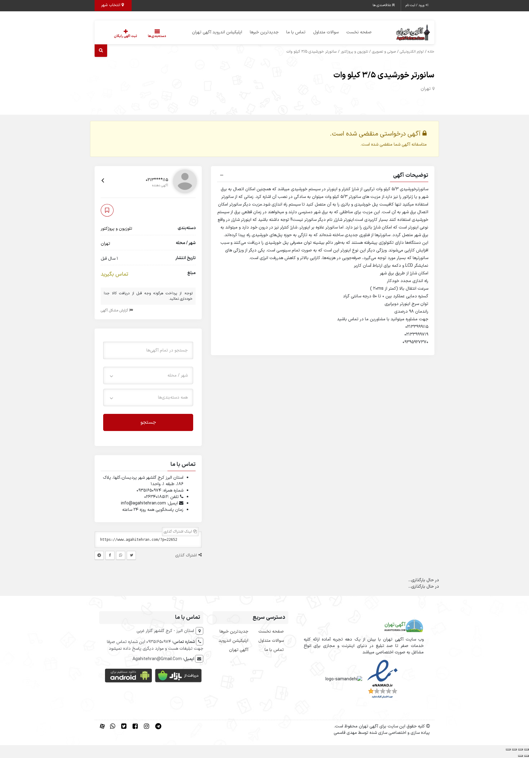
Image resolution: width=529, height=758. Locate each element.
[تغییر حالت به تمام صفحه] (520, 749)
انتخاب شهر (111, 5)
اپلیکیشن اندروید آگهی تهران (217, 32)
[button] (322, 176)
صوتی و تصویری (384, 51)
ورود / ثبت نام (416, 5)
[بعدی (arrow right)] (520, 756)
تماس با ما (296, 32)
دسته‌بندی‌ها (157, 36)
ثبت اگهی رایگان (125, 36)
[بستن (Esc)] (508, 749)
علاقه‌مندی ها (382, 5)
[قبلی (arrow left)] (526, 756)
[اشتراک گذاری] (514, 749)
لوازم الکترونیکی (412, 51)
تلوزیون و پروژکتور (354, 51)
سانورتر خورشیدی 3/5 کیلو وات (383, 75)
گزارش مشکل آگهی (115, 310)
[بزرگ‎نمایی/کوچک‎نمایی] (526, 749)
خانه (431, 51)
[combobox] (148, 375)
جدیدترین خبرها (264, 32)
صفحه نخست (359, 32)
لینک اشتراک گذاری (178, 531)
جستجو (148, 422)
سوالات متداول (326, 32)
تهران (426, 88)
